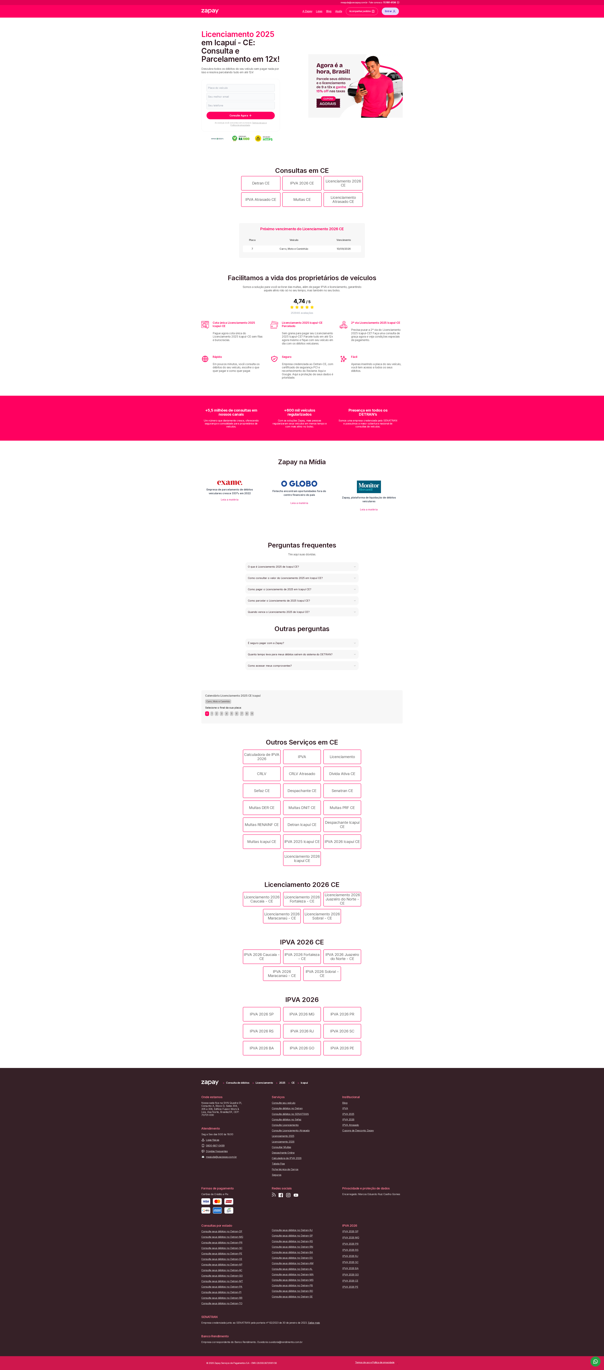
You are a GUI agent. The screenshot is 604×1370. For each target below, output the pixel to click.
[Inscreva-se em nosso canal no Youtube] (295, 1195)
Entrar (388, 11)
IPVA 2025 (348, 1114)
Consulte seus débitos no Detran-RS (292, 1241)
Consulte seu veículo (283, 1102)
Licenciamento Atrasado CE (343, 199)
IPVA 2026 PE (342, 1048)
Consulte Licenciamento (285, 1125)
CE (293, 1082)
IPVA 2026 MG (301, 1014)
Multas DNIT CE (301, 807)
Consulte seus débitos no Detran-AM (292, 1263)
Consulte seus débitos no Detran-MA (293, 1274)
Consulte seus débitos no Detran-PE (221, 1253)
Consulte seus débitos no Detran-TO (221, 1303)
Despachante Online (283, 1152)
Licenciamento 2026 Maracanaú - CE (281, 916)
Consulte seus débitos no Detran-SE (292, 1296)
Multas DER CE (261, 807)
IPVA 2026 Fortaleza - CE (302, 956)
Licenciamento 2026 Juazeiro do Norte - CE (342, 899)
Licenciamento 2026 (283, 1141)
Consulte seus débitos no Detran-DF (221, 1231)
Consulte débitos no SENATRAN (290, 1114)
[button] (302, 566)
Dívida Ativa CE (342, 773)
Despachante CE (302, 790)
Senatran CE (342, 790)
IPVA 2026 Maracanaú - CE (282, 973)
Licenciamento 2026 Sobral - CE (322, 916)
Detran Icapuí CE (302, 824)
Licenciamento (342, 756)
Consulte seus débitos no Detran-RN (292, 1246)
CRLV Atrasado (302, 773)
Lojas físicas (212, 1140)
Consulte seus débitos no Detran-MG (222, 1236)
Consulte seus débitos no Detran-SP (292, 1235)
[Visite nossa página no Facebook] (280, 1195)
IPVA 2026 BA (262, 1048)
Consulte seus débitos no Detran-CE (221, 1259)
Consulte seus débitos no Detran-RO (292, 1291)
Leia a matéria (229, 499)
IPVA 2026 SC (342, 1031)
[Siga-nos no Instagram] (288, 1195)
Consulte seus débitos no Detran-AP (221, 1264)
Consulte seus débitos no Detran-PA (221, 1286)
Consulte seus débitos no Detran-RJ (292, 1230)
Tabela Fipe (278, 1163)
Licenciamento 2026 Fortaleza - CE (302, 899)
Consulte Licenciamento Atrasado (291, 1130)
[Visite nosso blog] (274, 1195)
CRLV (261, 773)
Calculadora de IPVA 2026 (261, 756)
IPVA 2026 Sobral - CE (322, 973)
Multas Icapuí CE (261, 841)
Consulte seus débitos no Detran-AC (221, 1270)
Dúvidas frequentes (217, 1151)
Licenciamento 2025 (283, 1136)
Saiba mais (314, 1322)
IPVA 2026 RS (262, 1031)
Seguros (276, 1174)
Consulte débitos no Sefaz (286, 1119)
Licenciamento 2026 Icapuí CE (302, 858)
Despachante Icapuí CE (342, 824)
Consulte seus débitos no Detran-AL (292, 1269)
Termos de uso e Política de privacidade (248, 124)
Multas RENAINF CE (262, 824)
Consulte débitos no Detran (287, 1108)
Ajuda (338, 11)
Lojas (319, 11)
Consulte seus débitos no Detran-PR (221, 1242)
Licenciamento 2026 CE (343, 183)
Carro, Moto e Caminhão (218, 701)
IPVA (302, 756)
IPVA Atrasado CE (260, 199)
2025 (282, 1082)
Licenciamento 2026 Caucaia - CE (261, 899)
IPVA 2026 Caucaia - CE (262, 956)
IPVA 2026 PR (342, 1014)
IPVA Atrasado (350, 1125)
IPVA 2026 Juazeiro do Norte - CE (342, 956)
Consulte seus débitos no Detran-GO (222, 1275)
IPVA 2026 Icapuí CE (342, 841)
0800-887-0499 (215, 1145)
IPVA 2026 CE (302, 183)
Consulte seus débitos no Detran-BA (292, 1252)
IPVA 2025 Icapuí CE (302, 841)
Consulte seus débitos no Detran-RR (221, 1297)
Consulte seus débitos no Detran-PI (221, 1292)
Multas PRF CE (342, 807)
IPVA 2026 (348, 1119)
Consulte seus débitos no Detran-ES (292, 1257)
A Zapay (307, 11)
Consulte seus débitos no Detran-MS (292, 1280)
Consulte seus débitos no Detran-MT (222, 1281)
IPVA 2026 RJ (302, 1031)
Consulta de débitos (237, 1082)
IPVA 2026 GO (302, 1048)
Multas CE (302, 199)
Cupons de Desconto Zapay (358, 1130)
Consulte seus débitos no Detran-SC (221, 1248)
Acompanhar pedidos (360, 11)
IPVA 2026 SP (262, 1014)
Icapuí (304, 1082)
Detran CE (261, 183)
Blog (328, 11)
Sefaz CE (262, 790)
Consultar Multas (281, 1147)
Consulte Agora (238, 115)
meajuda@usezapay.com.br (221, 1156)
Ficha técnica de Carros (285, 1169)
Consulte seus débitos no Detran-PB (292, 1285)
